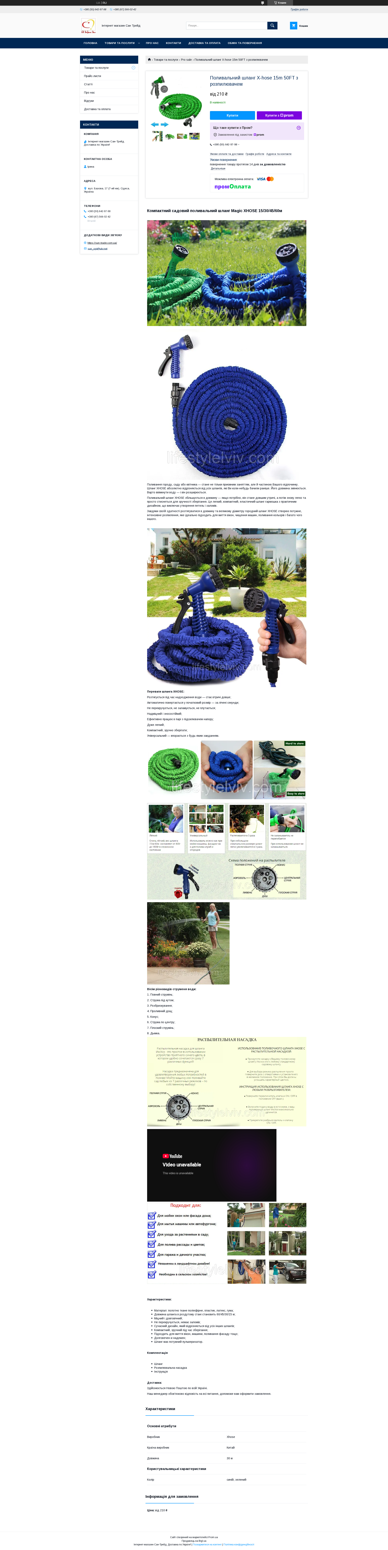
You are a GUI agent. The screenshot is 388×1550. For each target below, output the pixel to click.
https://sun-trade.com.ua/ (102, 242)
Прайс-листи (92, 76)
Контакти (173, 43)
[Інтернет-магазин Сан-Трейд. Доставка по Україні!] (88, 32)
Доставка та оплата (204, 43)
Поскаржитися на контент (207, 1544)
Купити (232, 115)
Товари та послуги (119, 43)
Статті (88, 84)
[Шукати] (272, 25)
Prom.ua (213, 1537)
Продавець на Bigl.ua (194, 1541)
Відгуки (89, 100)
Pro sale (186, 59)
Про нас (152, 43)
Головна (90, 43)
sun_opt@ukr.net (97, 248)
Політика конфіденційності (239, 1544)
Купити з (272, 115)
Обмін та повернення (245, 43)
